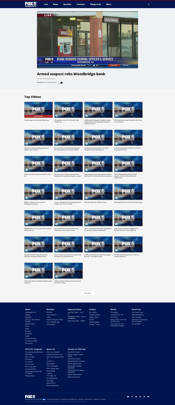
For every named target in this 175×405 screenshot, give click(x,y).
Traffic (48, 317)
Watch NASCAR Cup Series (76, 361)
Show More (87, 293)
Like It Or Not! (29, 357)
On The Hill (28, 362)
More (108, 4)
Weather (50, 309)
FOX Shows (114, 317)
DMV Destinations (138, 315)
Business (28, 331)
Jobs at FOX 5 (50, 383)
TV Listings (114, 312)
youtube (128, 396)
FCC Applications (51, 378)
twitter (136, 396)
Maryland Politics (94, 315)
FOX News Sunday (31, 341)
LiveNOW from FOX (116, 315)
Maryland (28, 317)
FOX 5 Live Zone (30, 367)
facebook (132, 396)
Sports (27, 329)
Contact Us (50, 361)
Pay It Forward (136, 317)
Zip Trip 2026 (136, 324)
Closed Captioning (52, 385)
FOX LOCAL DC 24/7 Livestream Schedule (117, 325)
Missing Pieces (30, 376)
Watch (113, 309)
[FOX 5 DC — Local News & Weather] (31, 4)
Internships (50, 381)
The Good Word (30, 369)
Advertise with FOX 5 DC (54, 354)
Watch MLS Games (74, 377)
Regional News (74, 309)
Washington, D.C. (30, 312)
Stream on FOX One (77, 349)
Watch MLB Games (74, 359)
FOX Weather (50, 324)
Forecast (49, 312)
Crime (27, 326)
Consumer (28, 334)
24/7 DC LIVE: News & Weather (32, 320)
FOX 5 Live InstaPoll (53, 352)
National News (30, 324)
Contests (49, 373)
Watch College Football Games (75, 355)
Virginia (27, 315)
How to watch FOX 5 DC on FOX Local (118, 320)
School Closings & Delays (54, 320)
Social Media (50, 371)
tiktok (144, 396)
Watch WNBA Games (75, 374)
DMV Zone (28, 354)
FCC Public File (51, 376)
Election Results (94, 322)
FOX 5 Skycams (51, 315)
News (27, 309)
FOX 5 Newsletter (52, 366)
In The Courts (29, 364)
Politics (92, 309)
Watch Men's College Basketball (75, 367)
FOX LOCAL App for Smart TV (55, 358)
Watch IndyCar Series (75, 364)
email (148, 396)
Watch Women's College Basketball (76, 371)
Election (91, 320)
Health (27, 336)
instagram (140, 396)
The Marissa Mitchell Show (34, 352)
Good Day (136, 309)
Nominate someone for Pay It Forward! (139, 320)
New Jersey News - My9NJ (76, 321)
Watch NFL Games (74, 352)
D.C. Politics (93, 312)
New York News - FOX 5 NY (76, 313)
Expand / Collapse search (148, 4)
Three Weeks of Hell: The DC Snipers (33, 372)
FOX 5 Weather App (52, 322)
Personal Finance (30, 338)
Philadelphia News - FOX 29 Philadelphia (77, 317)
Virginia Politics (94, 317)
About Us (50, 349)
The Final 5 (28, 359)
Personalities (50, 364)
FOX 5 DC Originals (33, 349)
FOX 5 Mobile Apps (52, 368)
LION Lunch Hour (137, 312)
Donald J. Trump (94, 324)
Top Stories (29, 343)
